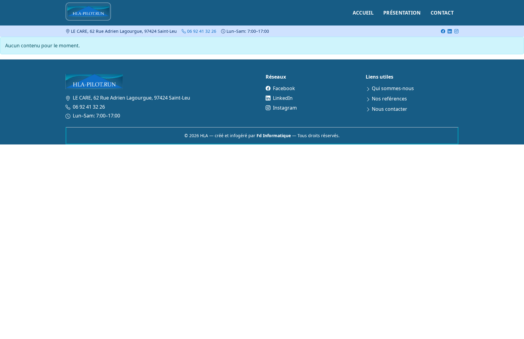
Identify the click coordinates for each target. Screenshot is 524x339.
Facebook (284, 88)
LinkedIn (283, 98)
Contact (442, 12)
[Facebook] (443, 31)
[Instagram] (456, 31)
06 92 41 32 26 (201, 31)
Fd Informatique (274, 135)
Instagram (285, 107)
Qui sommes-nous (393, 88)
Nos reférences (389, 98)
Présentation (402, 12)
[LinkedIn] (450, 31)
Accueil (363, 12)
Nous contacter (389, 109)
